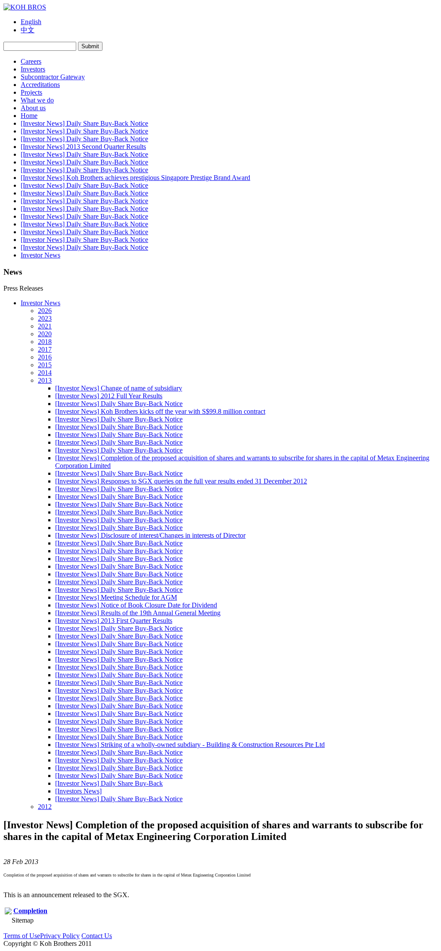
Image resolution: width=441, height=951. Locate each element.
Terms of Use (21, 935)
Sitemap (23, 920)
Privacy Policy (60, 935)
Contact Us (96, 935)
